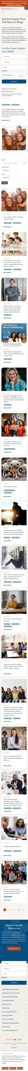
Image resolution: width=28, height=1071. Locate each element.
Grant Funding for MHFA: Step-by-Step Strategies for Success (13, 758)
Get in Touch (6, 1027)
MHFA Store (6, 1008)
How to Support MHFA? (9, 1012)
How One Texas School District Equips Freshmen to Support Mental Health (13, 891)
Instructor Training (9, 448)
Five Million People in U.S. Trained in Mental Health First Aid (13, 444)
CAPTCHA (4, 71)
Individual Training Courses (10, 989)
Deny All (20, 1068)
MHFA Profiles (7, 315)
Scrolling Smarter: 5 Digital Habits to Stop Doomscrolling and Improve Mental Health (14, 532)
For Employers (7, 808)
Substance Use (17, 851)
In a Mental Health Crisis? (10, 1030)
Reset (4, 183)
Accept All (5, 1068)
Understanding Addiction (12, 846)
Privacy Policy (14, 1047)
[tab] (8, 91)
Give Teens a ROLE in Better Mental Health (13, 218)
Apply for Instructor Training (11, 993)
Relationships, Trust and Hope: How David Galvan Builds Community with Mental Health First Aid (12, 309)
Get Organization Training (10, 997)
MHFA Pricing (6, 1004)
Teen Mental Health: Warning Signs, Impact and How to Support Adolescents (14, 577)
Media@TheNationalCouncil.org (10, 42)
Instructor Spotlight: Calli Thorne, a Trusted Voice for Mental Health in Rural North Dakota (14, 399)
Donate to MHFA (7, 1015)
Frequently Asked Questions (10, 1023)
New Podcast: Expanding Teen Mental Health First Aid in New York (14, 354)
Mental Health (8, 223)
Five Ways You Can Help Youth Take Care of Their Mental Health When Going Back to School (13, 263)
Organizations (17, 581)
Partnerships (16, 718)
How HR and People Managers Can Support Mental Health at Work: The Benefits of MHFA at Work (13, 802)
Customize (13, 1068)
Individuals (7, 537)
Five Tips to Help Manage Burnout (12, 620)
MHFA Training (17, 223)
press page (7, 40)
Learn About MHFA (8, 1000)
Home (3, 11)
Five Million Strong (10, 487)
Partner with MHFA (8, 1019)
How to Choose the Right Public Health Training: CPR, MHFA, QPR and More (13, 666)
